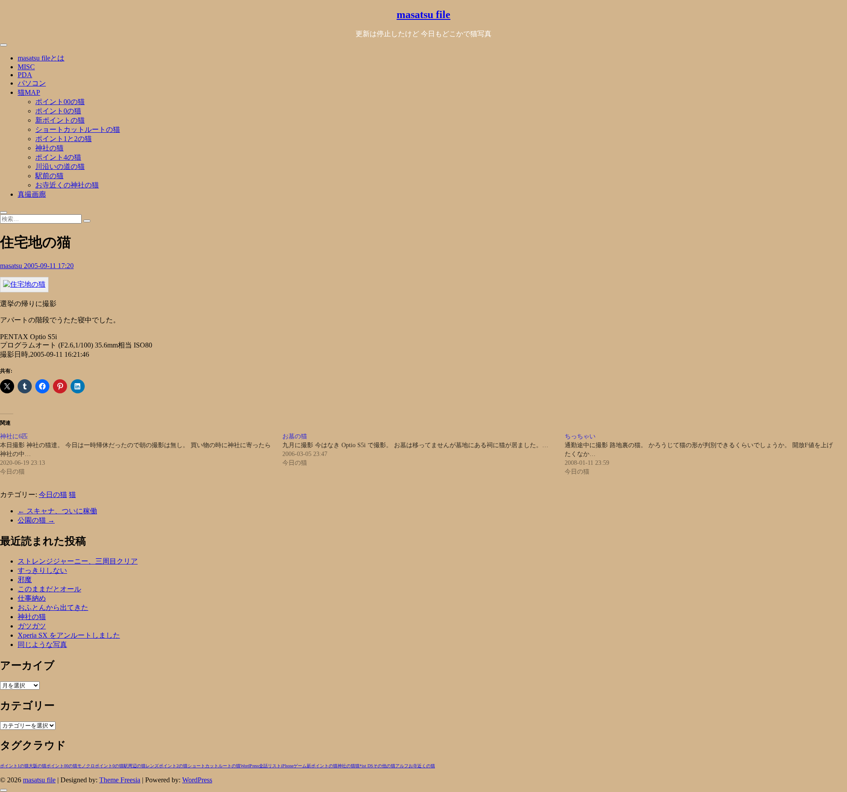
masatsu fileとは (41, 58)
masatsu (12, 265)
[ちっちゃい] (706, 454)
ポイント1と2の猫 (63, 138)
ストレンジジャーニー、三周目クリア (78, 561)
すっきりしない (42, 570)
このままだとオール (49, 589)
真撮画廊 (32, 194)
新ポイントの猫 (60, 120)
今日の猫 (53, 494)
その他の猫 (384, 765)
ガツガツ (32, 626)
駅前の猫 (49, 175)
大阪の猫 (37, 765)
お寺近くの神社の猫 (67, 185)
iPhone (287, 765)
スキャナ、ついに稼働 (57, 511)
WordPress (249, 765)
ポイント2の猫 (173, 765)
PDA (25, 74)
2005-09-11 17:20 (49, 265)
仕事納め (32, 598)
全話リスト (270, 765)
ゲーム (300, 765)
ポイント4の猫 (58, 157)
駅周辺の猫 (135, 765)
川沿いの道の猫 (60, 166)
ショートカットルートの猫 (77, 129)
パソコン (32, 83)
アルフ (402, 765)
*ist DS (366, 765)
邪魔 (25, 579)
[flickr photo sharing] (24, 284)
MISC (26, 67)
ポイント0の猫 (58, 111)
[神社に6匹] (141, 454)
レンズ (152, 765)
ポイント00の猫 (60, 101)
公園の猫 (36, 520)
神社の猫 (49, 148)
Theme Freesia (119, 780)
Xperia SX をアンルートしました (69, 635)
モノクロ (86, 765)
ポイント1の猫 (14, 765)
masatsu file (423, 14)
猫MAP (29, 92)
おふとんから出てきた (53, 607)
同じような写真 (42, 644)
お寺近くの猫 (422, 765)
